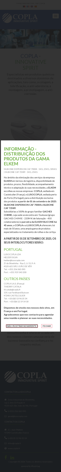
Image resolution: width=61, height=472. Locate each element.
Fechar (47, 326)
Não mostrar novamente (22, 326)
